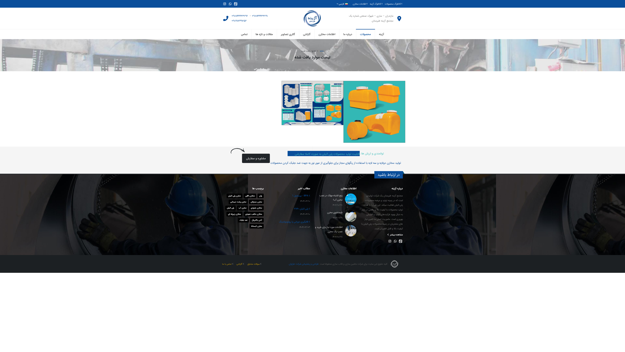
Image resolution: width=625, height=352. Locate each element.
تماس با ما (227, 264)
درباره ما (347, 34)
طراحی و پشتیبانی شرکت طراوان (304, 264)
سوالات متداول (253, 264)
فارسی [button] (341, 4)
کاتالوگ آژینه (375, 4)
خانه (322, 51)
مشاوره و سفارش (256, 158)
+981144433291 (260, 16)
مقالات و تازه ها (264, 34)
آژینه (381, 34)
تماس (244, 34)
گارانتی (307, 34)
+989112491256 (239, 21)
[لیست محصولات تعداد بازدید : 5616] (312, 103)
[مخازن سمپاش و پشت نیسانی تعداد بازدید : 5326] (374, 112)
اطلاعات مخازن (359, 4)
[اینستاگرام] (224, 3)
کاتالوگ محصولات (393, 4)
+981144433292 (240, 16)
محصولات (365, 34)
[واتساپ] (230, 3)
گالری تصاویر (288, 34)
